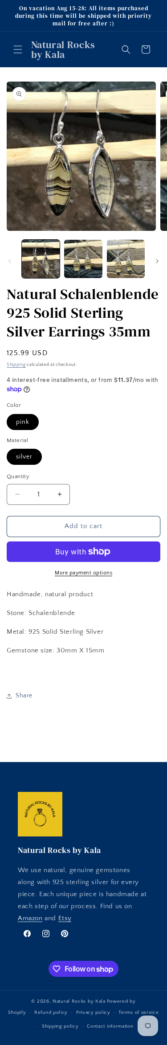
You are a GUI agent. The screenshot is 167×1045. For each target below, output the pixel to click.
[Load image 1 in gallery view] (41, 259)
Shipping (16, 364)
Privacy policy (93, 1012)
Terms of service (138, 1012)
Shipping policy (60, 1026)
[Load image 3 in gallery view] (126, 259)
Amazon (30, 918)
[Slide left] (10, 261)
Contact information (110, 1026)
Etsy (64, 918)
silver (24, 456)
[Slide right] (157, 261)
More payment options (83, 573)
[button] (18, 49)
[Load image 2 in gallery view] (83, 259)
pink (22, 422)
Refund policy (51, 1012)
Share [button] (24, 695)
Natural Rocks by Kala (79, 1001)
